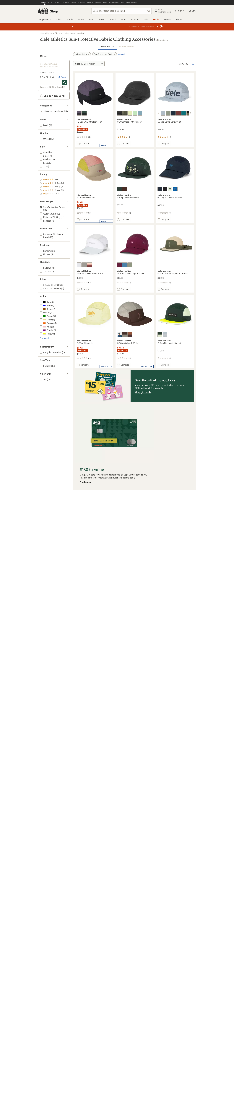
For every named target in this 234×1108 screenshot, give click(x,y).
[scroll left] (158, 113)
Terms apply (157, 388)
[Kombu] (124, 113)
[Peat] (124, 334)
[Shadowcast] (119, 113)
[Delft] (124, 264)
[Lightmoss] (170, 189)
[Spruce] (119, 189)
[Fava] (129, 113)
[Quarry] (163, 113)
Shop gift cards (143, 392)
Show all (44, 338)
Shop (54, 11)
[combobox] (122, 11)
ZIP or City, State (47, 77)
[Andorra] (178, 113)
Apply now (85, 482)
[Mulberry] (119, 264)
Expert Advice (126, 46)
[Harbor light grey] (183, 113)
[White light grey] (79, 264)
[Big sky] (119, 334)
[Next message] (157, 26)
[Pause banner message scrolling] (161, 26)
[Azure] (175, 189)
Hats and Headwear (54, 111)
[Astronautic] (79, 113)
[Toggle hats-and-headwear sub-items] (41, 111)
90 (193, 63)
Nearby (64, 77)
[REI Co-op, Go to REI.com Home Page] (43, 11)
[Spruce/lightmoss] (159, 334)
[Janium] (84, 113)
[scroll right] (190, 113)
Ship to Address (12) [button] (54, 96)
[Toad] (168, 113)
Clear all (121, 54)
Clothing (58, 33)
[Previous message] (72, 26)
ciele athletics (46, 33)
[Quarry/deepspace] (165, 334)
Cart (194, 11)
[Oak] (124, 189)
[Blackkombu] (188, 113)
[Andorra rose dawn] (89, 264)
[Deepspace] (173, 113)
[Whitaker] (84, 264)
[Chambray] (140, 113)
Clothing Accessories (74, 33)
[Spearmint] (135, 113)
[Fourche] (129, 334)
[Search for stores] (64, 82)
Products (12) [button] (107, 46)
